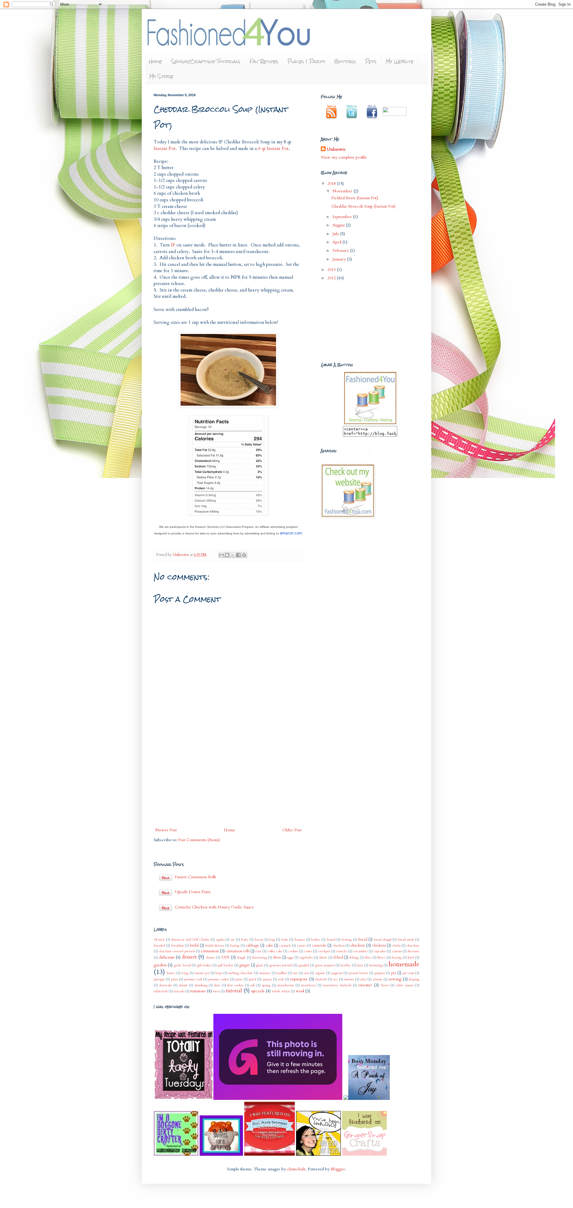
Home (155, 61)
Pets (371, 61)
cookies (293, 951)
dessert (189, 956)
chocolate (412, 945)
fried (411, 957)
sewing (395, 979)
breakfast (177, 945)
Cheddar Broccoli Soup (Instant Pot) (363, 206)
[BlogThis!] (227, 555)
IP (173, 245)
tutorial (234, 990)
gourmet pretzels (280, 965)
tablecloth (161, 991)
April (337, 242)
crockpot (324, 951)
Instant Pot (164, 148)
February (341, 250)
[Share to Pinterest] (244, 555)
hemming (375, 965)
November (343, 191)
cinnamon (210, 951)
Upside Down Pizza (192, 892)
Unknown (181, 554)
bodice (315, 939)
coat (258, 951)
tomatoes (198, 991)
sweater (365, 985)
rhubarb (321, 979)
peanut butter (358, 973)
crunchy (341, 951)
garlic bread (182, 965)
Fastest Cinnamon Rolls (195, 877)
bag (272, 939)
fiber (368, 957)
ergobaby (306, 957)
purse (238, 979)
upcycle (258, 991)
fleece (381, 957)
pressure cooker (218, 979)
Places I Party (306, 61)
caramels (285, 945)
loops (218, 973)
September (342, 217)
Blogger (338, 1169)
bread (362, 939)
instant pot (202, 973)
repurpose (299, 979)
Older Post (291, 830)
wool (300, 991)
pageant (337, 973)
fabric (323, 957)
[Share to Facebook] (238, 555)
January (339, 259)
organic (320, 973)
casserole (319, 945)
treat (216, 991)
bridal (194, 945)
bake (284, 939)
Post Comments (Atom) (199, 840)
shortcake (165, 985)
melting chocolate (240, 973)
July (336, 234)
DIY (225, 957)
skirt (217, 985)
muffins (281, 973)
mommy (264, 973)
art (233, 939)
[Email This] (221, 555)
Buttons (345, 61)
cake (269, 945)
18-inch (159, 939)
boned (331, 939)
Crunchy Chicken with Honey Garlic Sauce (214, 907)
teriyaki (179, 991)
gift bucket (225, 965)
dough (241, 957)
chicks (396, 945)
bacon (259, 939)
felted (338, 957)
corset (308, 951)
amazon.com (291, 533)
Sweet (385, 985)
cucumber (361, 951)
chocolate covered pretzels (177, 951)
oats (306, 973)
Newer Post (166, 830)
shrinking (201, 985)
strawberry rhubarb (337, 985)
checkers (338, 945)
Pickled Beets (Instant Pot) (354, 198)
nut (295, 973)
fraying (396, 957)
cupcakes (380, 951)
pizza (174, 979)
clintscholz (296, 1169)
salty (363, 979)
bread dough (383, 939)
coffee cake (274, 951)
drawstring (259, 957)
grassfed (304, 965)
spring (266, 985)
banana (300, 939)
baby (245, 939)
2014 (332, 269)
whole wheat (281, 991)
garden (160, 965)
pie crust (408, 973)
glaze (259, 965)
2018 (332, 183)
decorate (413, 951)
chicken (357, 945)
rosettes (349, 979)
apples (220, 939)
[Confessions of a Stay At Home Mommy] (278, 1098)
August (339, 225)
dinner (210, 957)
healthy (346, 965)
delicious (167, 957)
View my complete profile (344, 157)
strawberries (285, 985)
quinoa (267, 979)
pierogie (159, 979)
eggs (290, 957)
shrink (183, 985)
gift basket (204, 965)
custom (397, 951)
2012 (332, 278)
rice (335, 979)
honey (171, 973)
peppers (380, 973)
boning (347, 939)
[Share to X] (233, 555)
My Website (400, 61)
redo (281, 979)
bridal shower (214, 945)
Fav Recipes (263, 61)
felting (353, 957)
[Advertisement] (228, 781)
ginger (244, 965)
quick (252, 979)
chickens (379, 945)
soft (252, 985)
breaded (159, 945)
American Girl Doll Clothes (190, 939)
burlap (234, 945)
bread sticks (406, 939)
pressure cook (193, 979)
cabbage (252, 945)
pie (393, 973)
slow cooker (235, 985)
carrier (301, 945)
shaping (414, 979)
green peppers (324, 965)
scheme (378, 979)
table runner (405, 985)
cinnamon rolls (237, 951)
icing (184, 973)
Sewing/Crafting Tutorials (206, 61)
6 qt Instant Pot (273, 148)
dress (277, 957)
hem (360, 965)
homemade (404, 964)
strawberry (308, 985)
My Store (161, 76)
